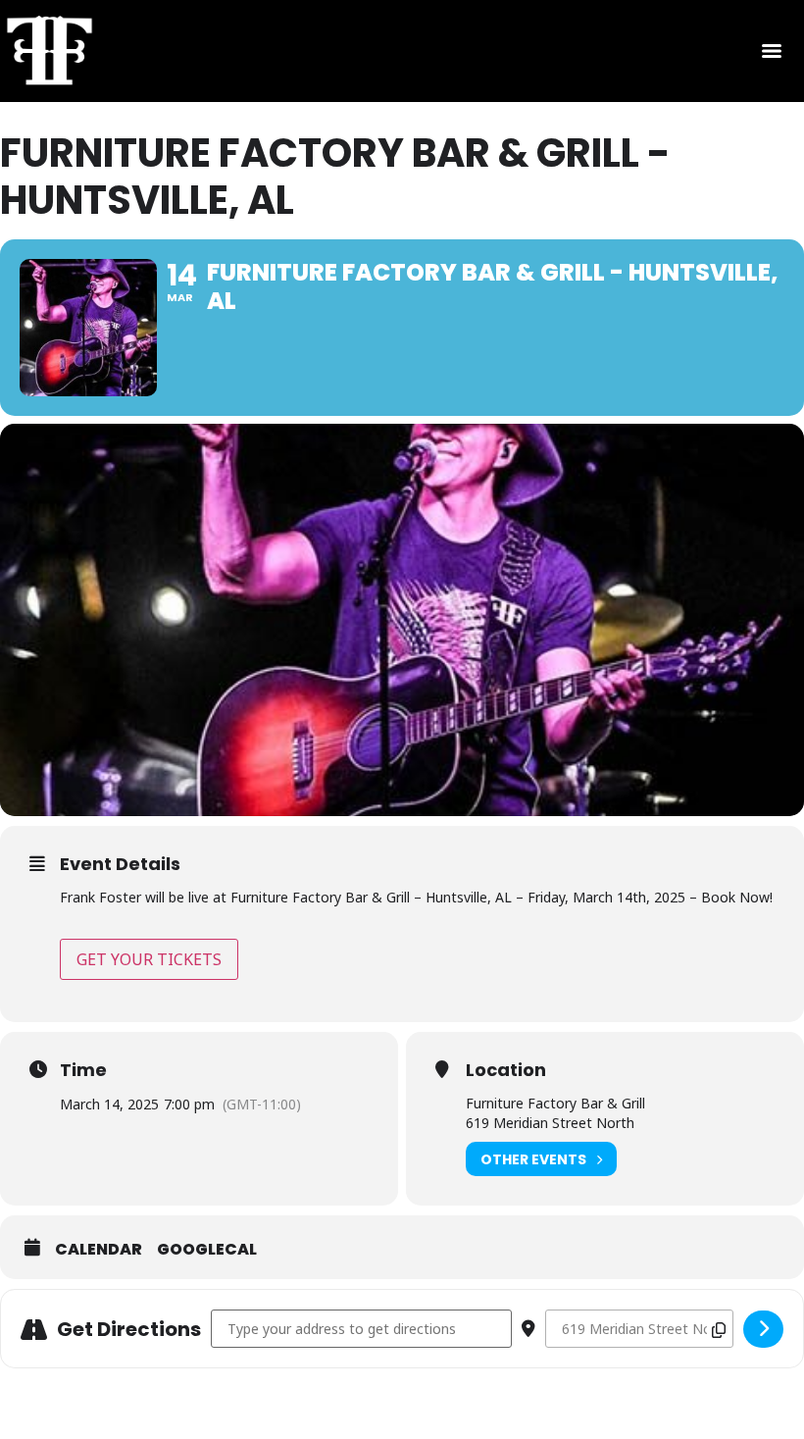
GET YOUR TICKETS (149, 959)
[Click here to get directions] (763, 1329)
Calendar (98, 1249)
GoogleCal (207, 1249)
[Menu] (771, 51)
